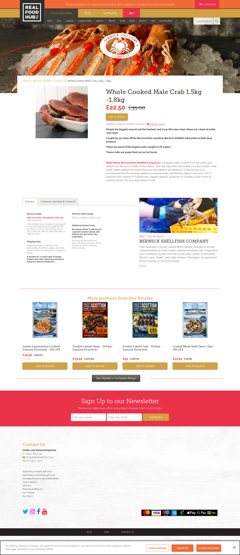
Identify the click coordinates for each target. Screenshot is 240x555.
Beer (132, 21)
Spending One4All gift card (36, 471)
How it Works (29, 482)
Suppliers (110, 13)
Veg (153, 21)
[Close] (234, 547)
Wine (122, 21)
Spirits (142, 21)
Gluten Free (165, 21)
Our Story (27, 496)
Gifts (87, 13)
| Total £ (209, 4)
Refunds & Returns (32, 489)
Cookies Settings (157, 548)
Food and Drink (61, 13)
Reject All (182, 548)
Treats (111, 21)
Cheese (69, 21)
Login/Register (204, 21)
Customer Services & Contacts (58, 201)
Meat (49, 21)
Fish (59, 21)
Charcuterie (85, 21)
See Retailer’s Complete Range (116, 378)
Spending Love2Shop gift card (38, 475)
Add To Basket (117, 116)
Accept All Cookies (208, 548)
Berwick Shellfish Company (48, 80)
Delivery (30, 201)
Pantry (99, 21)
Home (25, 80)
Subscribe (156, 417)
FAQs (106, 532)
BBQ (131, 13)
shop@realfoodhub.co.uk (39, 457)
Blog (89, 532)
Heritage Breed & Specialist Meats (40, 478)
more (143, 266)
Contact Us (127, 532)
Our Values (28, 492)
